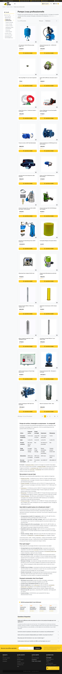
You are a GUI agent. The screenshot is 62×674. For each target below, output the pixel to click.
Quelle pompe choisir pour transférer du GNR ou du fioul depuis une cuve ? (34, 641)
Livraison (19, 657)
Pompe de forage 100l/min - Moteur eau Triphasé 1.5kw (26, 306)
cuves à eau (36, 585)
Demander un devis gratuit (51, 668)
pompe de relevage (40, 535)
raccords (30, 586)
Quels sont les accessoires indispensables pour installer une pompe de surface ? (35, 634)
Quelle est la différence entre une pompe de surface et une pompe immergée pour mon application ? (37, 621)
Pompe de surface (10, 25)
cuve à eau (32, 469)
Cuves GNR (5, 659)
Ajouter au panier (27, 53)
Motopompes (24, 492)
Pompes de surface (25, 478)
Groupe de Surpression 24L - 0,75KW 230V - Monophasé (48, 46)
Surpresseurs (24, 488)
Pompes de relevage (25, 500)
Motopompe (8, 30)
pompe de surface (30, 464)
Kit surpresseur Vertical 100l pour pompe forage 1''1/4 (26, 46)
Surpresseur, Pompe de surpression (10, 28)
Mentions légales (20, 659)
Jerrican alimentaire (8, 34)
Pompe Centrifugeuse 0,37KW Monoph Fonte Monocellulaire (48, 143)
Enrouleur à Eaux (8, 33)
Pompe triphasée (9, 31)
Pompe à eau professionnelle (9, 20)
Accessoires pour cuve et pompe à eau (9, 37)
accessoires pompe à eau (50, 551)
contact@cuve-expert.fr (51, 664)
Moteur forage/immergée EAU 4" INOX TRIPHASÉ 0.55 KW (26, 339)
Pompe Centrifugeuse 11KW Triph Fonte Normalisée (26, 404)
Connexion (34, 659)
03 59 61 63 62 (50, 663)
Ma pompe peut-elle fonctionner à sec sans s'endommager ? (31, 638)
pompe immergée (42, 466)
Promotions (5, 661)
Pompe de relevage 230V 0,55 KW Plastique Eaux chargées (48, 209)
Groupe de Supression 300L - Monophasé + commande (48, 371)
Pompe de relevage (10, 22)
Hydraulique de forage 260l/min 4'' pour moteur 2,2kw (47, 339)
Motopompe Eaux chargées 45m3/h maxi (26, 273)
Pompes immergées (25, 483)
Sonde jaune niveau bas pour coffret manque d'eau (48, 306)
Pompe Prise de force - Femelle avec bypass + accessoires (27, 111)
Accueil (6, 12)
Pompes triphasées (25, 496)
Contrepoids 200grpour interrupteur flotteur (48, 240)
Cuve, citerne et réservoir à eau (9, 17)
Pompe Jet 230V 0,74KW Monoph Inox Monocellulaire (47, 176)
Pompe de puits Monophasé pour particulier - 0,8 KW (48, 274)
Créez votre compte (36, 661)
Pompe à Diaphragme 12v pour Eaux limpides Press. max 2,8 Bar (48, 111)
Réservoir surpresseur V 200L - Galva (47, 403)
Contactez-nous (20, 664)
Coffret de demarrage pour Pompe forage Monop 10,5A (26, 371)
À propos (19, 661)
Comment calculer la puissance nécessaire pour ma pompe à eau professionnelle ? (36, 631)
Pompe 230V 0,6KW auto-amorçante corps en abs (48, 78)
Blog (18, 666)
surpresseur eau (34, 468)
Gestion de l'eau (9, 15)
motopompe (38, 469)
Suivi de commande (35, 657)
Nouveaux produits (6, 657)
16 (54, 416)
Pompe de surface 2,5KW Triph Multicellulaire (27, 142)
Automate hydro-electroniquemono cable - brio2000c (27, 176)
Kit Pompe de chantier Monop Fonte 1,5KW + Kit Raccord (27, 241)
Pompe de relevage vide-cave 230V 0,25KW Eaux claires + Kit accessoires (27, 209)
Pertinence (47, 20)
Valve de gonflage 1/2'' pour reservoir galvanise (28, 77)
